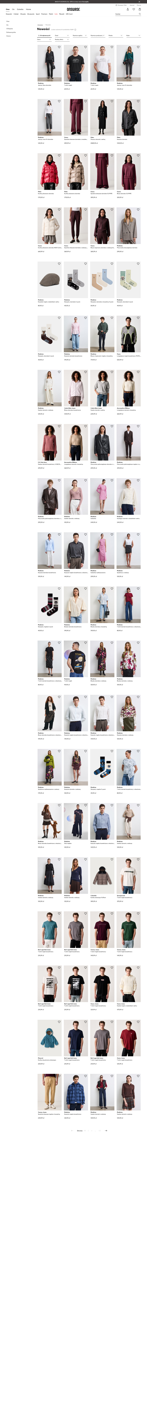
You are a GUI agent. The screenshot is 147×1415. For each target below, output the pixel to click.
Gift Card (69, 14)
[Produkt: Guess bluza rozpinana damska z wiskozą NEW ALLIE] (102, 225)
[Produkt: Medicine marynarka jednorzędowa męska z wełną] (129, 442)
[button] (44, 36)
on (13, 9)
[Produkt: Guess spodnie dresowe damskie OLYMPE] (102, 171)
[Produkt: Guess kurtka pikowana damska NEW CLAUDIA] (50, 225)
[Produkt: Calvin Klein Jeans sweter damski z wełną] (102, 388)
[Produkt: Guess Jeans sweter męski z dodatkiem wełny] (129, 983)
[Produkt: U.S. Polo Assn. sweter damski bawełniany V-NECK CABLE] (50, 442)
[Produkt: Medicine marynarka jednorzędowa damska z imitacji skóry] (102, 442)
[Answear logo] (73, 9)
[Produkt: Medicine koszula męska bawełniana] (76, 1092)
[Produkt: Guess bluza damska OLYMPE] (129, 171)
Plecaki (61, 14)
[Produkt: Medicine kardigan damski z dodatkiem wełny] (129, 496)
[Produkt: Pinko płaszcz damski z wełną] (102, 117)
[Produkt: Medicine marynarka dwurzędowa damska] (129, 225)
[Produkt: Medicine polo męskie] (76, 821)
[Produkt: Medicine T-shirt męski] (76, 63)
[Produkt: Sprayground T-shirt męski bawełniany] (129, 875)
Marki (51, 14)
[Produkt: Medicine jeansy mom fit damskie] (129, 63)
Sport (38, 14)
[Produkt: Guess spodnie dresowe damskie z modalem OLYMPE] (76, 117)
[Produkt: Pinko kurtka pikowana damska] (50, 171)
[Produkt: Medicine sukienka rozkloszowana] (102, 550)
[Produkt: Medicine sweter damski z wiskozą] (50, 388)
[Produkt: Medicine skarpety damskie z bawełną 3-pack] (102, 280)
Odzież (16, 14)
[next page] (106, 1130)
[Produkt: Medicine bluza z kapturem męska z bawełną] (102, 334)
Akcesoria (30, 14)
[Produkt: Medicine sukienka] (102, 496)
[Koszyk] (139, 9)
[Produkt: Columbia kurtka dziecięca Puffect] (102, 875)
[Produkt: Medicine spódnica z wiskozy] (129, 550)
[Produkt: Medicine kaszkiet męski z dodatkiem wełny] (50, 280)
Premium (44, 14)
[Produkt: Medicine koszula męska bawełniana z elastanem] (76, 550)
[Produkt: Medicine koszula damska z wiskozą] (129, 713)
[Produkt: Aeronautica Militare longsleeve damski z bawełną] (129, 388)
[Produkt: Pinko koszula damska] (129, 117)
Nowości (9, 14)
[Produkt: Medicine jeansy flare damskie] (50, 63)
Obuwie (23, 14)
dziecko (20, 9)
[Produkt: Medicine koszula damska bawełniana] (76, 334)
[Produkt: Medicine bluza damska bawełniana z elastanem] (50, 713)
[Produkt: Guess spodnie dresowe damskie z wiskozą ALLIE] (76, 225)
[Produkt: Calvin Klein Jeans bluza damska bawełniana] (76, 388)
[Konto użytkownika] (127, 9)
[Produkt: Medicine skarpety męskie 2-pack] (50, 604)
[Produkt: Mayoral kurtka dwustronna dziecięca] (50, 1038)
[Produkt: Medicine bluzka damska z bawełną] (102, 604)
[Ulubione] (133, 9)
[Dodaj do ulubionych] (59, 47)
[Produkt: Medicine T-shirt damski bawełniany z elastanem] (129, 604)
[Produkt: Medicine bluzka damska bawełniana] (76, 604)
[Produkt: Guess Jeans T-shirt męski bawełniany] (102, 983)
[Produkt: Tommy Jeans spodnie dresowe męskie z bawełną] (50, 1092)
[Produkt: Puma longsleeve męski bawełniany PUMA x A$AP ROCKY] (129, 334)
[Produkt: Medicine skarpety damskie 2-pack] (76, 280)
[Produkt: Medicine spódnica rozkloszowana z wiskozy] (50, 767)
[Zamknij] (139, 1)
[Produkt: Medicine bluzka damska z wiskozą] (102, 659)
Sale (56, 14)
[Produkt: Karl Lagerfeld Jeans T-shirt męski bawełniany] (50, 929)
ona (7, 9)
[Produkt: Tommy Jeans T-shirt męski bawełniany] (102, 929)
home (28, 9)
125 (100, 1131)
